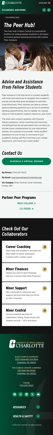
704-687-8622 (26, 385)
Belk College (25, 203)
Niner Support (16, 288)
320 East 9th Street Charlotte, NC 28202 (26, 372)
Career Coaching (18, 247)
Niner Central (16, 310)
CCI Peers (25, 208)
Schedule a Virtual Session (26, 161)
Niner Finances (17, 269)
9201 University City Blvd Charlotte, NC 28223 (26, 361)
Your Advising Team (12, 17)
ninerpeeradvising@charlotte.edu (26, 177)
